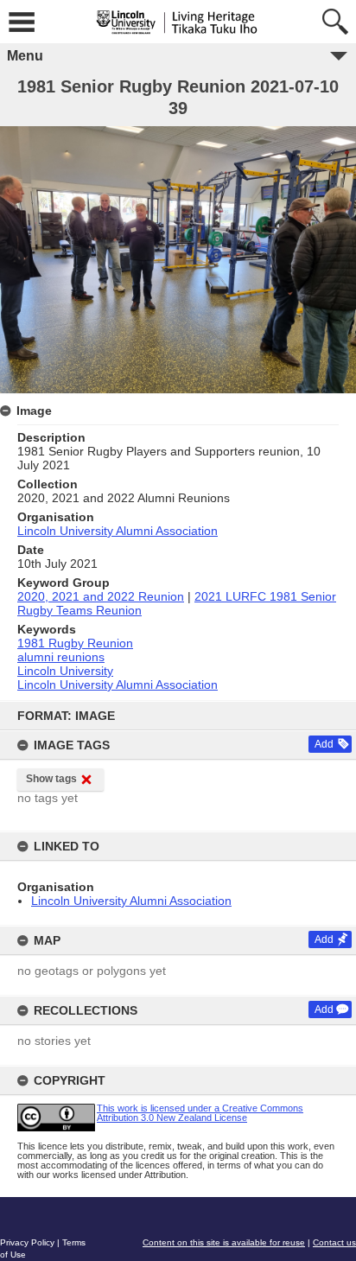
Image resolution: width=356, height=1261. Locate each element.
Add (324, 744)
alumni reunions (61, 657)
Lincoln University (65, 671)
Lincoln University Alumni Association (131, 901)
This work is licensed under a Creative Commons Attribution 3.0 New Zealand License (200, 1113)
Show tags (51, 779)
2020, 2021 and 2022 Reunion (100, 596)
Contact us (334, 1242)
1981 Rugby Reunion (75, 643)
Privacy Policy (27, 1242)
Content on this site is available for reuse (224, 1242)
